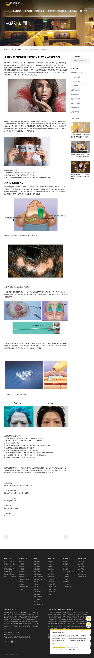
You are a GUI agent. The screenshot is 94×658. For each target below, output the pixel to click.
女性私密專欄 (76, 77)
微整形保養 (39, 11)
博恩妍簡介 (17, 11)
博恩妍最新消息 (76, 73)
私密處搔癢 (81, 569)
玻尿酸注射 (22, 571)
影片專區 (73, 11)
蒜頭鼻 (36, 587)
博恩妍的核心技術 (9, 564)
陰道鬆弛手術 (82, 574)
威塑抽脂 (51, 561)
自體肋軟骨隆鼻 (38, 577)
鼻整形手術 (37, 561)
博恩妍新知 (61, 11)
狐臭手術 (51, 594)
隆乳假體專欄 (76, 99)
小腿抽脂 (51, 582)
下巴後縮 (66, 574)
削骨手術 (66, 582)
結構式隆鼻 (37, 571)
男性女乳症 (51, 592)
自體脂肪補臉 (52, 589)
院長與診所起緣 (9, 561)
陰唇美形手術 (82, 571)
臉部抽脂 (51, 569)
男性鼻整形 (37, 599)
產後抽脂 (51, 566)
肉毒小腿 (22, 566)
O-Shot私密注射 (83, 577)
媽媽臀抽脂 (51, 584)
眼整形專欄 (18, 49)
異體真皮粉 (22, 577)
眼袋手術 (66, 564)
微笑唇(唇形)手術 (68, 571)
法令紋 (65, 566)
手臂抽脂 (51, 571)
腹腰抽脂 (51, 577)
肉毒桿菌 (22, 561)
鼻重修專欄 (75, 112)
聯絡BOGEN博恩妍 (10, 577)
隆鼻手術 (36, 564)
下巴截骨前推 (67, 584)
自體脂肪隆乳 (52, 587)
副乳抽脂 (51, 574)
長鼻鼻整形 (37, 594)
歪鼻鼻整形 (37, 592)
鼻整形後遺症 (38, 597)
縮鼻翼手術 (37, 569)
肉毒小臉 (22, 564)
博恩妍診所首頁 (8, 49)
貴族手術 (66, 569)
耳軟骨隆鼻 (37, 574)
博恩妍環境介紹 (9, 569)
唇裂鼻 (36, 584)
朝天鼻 (36, 582)
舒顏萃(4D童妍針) (24, 579)
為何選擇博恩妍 (9, 566)
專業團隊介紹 (8, 571)
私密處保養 (81, 564)
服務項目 (28, 11)
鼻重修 (36, 602)
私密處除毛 (81, 561)
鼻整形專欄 (75, 107)
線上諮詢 (83, 11)
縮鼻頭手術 (37, 566)
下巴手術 (66, 577)
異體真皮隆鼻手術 (39, 579)
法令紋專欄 (75, 86)
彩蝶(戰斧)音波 (23, 587)
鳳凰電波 (22, 584)
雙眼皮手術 (66, 561)
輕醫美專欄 (75, 94)
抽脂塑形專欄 (76, 81)
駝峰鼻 (36, 589)
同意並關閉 (58, 650)
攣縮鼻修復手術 (38, 604)
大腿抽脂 (51, 579)
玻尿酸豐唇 (22, 574)
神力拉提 (22, 589)
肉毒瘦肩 (22, 569)
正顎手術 (66, 579)
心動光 (21, 582)
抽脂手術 (51, 564)
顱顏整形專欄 (76, 103)
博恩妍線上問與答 (9, 574)
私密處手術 (81, 566)
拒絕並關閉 (72, 650)
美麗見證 (51, 11)
